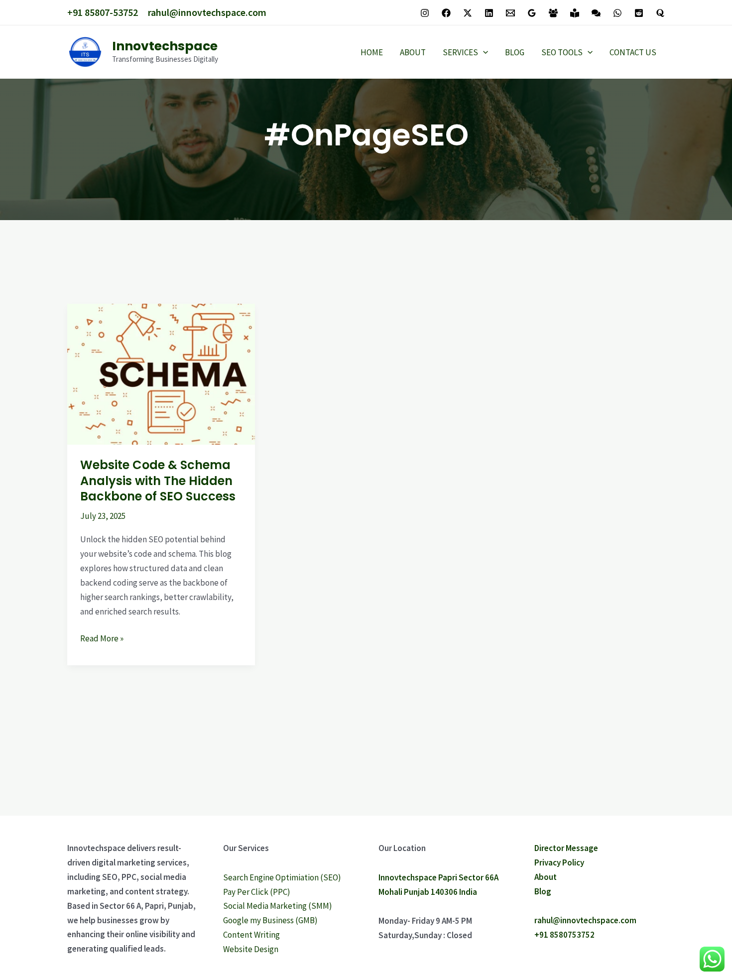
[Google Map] (531, 12)
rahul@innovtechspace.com (207, 12)
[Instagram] (424, 12)
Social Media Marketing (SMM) (277, 905)
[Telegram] (596, 12)
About (413, 52)
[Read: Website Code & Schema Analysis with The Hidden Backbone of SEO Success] (161, 373)
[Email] (510, 12)
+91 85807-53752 (102, 12)
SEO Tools (562, 52)
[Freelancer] (574, 12)
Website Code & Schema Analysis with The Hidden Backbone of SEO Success (158, 480)
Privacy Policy (559, 862)
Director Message (566, 848)
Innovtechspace (165, 46)
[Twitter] (467, 12)
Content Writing (251, 934)
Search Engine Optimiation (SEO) (282, 877)
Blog (514, 52)
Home (372, 52)
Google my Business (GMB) (270, 920)
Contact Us (633, 52)
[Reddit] (638, 12)
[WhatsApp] (617, 12)
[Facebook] (446, 12)
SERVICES (460, 52)
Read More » (101, 637)
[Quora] (660, 12)
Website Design (250, 949)
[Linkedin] (489, 12)
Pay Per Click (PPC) (256, 891)
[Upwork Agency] (553, 12)
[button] (483, 52)
